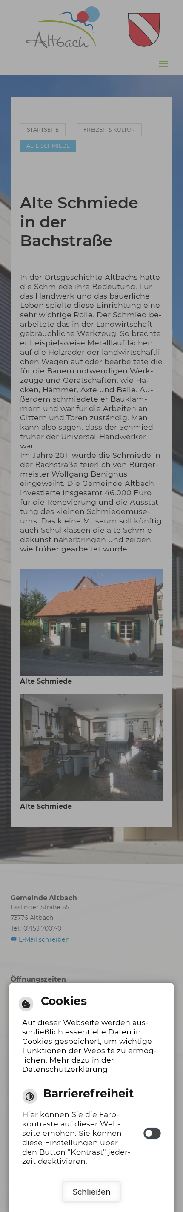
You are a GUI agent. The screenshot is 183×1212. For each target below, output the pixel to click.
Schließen (92, 1191)
